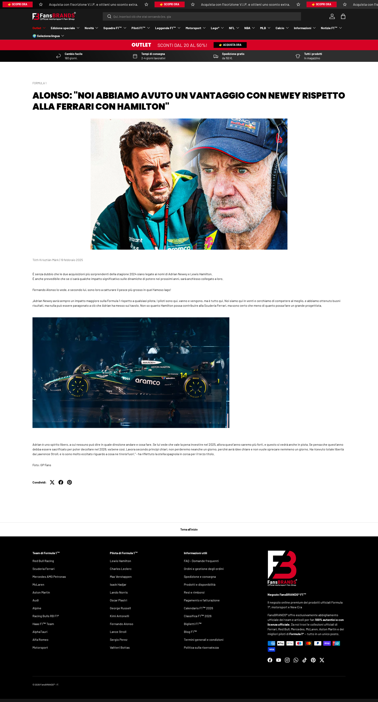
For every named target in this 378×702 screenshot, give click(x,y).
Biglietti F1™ (193, 624)
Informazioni (302, 28)
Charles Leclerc (121, 568)
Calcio (280, 28)
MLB (263, 28)
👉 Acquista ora (230, 44)
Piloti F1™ (138, 28)
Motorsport (193, 28)
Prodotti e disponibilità (199, 584)
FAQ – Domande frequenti (201, 561)
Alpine (36, 608)
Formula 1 (39, 83)
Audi (35, 600)
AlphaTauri (39, 631)
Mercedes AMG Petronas (49, 576)
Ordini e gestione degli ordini (204, 568)
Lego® (215, 28)
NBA (247, 28)
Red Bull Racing (43, 561)
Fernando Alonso (121, 624)
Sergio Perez (118, 639)
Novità (89, 28)
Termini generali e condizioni (203, 639)
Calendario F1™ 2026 (198, 608)
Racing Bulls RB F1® (45, 616)
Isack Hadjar (118, 584)
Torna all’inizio (189, 529)
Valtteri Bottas (120, 647)
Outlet (36, 28)
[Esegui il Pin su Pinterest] (69, 482)
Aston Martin (41, 592)
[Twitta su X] (52, 482)
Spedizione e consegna (200, 576)
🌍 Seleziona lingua (46, 36)
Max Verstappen (121, 576)
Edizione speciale (63, 28)
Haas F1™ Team (43, 624)
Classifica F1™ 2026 (197, 616)
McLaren (38, 584)
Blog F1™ (190, 631)
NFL (232, 28)
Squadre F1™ (112, 28)
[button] (343, 16)
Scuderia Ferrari (43, 568)
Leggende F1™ (165, 28)
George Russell (120, 608)
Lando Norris (119, 592)
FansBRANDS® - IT (49, 684)
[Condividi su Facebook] (61, 482)
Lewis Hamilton (120, 561)
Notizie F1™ (329, 28)
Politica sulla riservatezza (201, 647)
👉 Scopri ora (17, 4)
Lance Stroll (118, 631)
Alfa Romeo (40, 639)
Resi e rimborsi (194, 592)
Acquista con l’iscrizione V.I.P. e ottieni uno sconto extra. (93, 4)
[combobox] (202, 16)
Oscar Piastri (118, 600)
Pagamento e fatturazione (202, 600)
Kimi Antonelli (119, 616)
